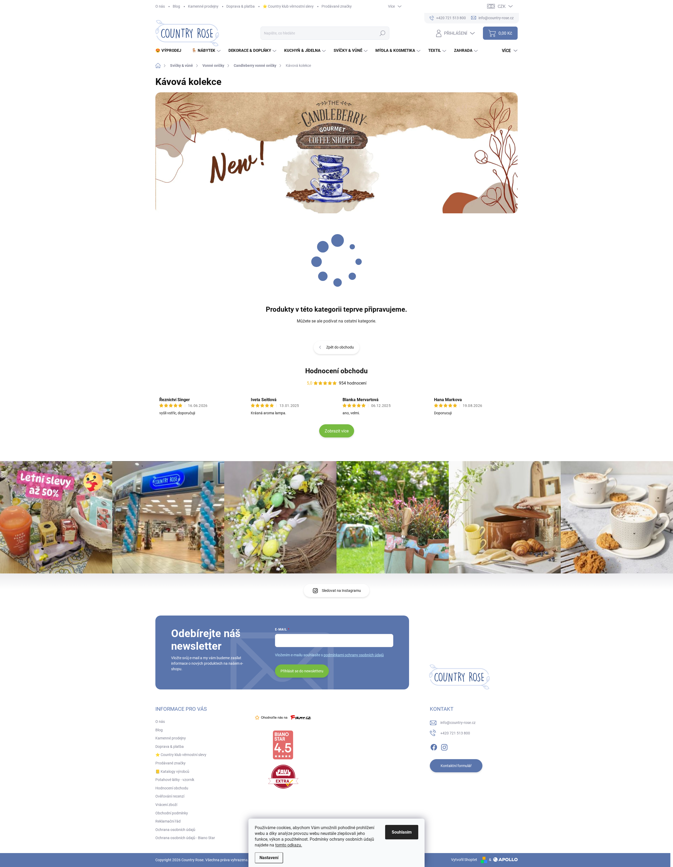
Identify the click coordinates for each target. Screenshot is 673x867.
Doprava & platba (240, 6)
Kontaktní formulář (456, 766)
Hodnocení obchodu (336, 371)
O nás (160, 6)
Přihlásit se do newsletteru (302, 671)
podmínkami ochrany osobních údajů (354, 655)
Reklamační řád (168, 821)
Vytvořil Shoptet (464, 860)
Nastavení (268, 857)
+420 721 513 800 (455, 733)
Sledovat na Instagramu (341, 590)
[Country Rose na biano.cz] (282, 745)
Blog (176, 6)
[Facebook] (434, 746)
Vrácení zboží (166, 805)
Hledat (382, 33)
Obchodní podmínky (171, 813)
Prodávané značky (337, 6)
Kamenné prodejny (203, 6)
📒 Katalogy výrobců (172, 771)
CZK (502, 6)
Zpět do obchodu (340, 347)
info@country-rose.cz (458, 722)
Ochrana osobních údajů (175, 830)
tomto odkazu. (288, 845)
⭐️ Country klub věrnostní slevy (288, 6)
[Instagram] (444, 746)
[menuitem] (170, 50)
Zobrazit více (337, 431)
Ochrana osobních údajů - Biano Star (185, 838)
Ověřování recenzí (169, 796)
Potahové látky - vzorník (174, 780)
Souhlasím (402, 832)
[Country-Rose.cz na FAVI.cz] (283, 777)
